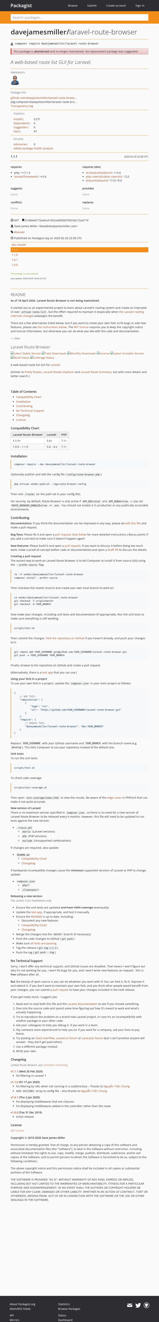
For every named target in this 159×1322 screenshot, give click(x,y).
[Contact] (129, 1305)
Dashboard (65, 1320)
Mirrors (14, 1320)
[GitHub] (146, 1305)
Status (62, 1315)
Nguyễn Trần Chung (117, 1086)
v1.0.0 (14, 1112)
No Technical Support (30, 410)
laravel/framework (26, 176)
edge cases (114, 797)
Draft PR (113, 550)
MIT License (17, 1130)
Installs (18, 119)
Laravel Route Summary (96, 372)
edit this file (133, 523)
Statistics (64, 1304)
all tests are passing (43, 943)
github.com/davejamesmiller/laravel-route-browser (44, 98)
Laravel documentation (83, 1004)
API (12, 1315)
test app (47, 672)
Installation (23, 401)
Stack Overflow (44, 1038)
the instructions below (52, 327)
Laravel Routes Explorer (58, 372)
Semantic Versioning (55, 1065)
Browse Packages (69, 1309)
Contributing (24, 406)
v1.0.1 (14, 1097)
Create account (116, 5)
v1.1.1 (14, 1071)
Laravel (55, 365)
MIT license (81, 327)
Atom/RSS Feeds (20, 1309)
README (36, 916)
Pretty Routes (33, 372)
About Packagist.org (22, 1304)
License (21, 420)
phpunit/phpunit (97, 180)
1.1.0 (15, 255)
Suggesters (21, 127)
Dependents (21, 123)
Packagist (21, 5)
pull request (63, 534)
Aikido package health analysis (33, 148)
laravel (20, 232)
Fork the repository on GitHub (65, 638)
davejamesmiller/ (40, 32)
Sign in (140, 5)
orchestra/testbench (99, 173)
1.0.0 (15, 265)
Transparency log (22, 106)
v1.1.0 (14, 1082)
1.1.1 (15, 250)
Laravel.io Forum (67, 1038)
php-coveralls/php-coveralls (104, 176)
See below (79, 534)
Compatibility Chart (28, 397)
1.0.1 (15, 260)
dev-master (19, 244)
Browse (73, 5)
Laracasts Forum (92, 1038)
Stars (17, 131)
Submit (92, 5)
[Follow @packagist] (138, 1305)
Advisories (20, 144)
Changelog (23, 415)
